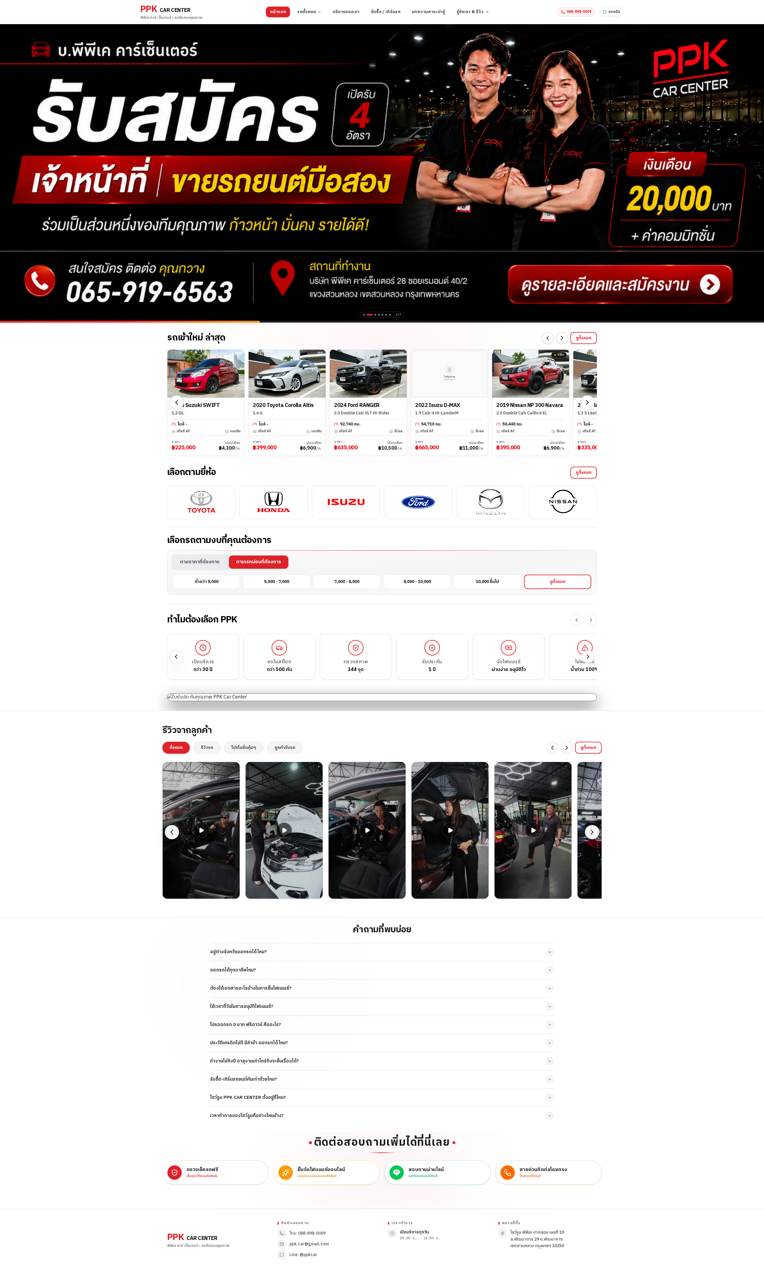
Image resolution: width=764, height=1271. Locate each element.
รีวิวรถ (207, 747)
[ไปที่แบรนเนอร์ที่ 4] (379, 315)
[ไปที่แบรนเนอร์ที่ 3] (375, 315)
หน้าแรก (278, 11)
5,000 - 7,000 (276, 581)
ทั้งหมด (176, 747)
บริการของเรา (346, 11)
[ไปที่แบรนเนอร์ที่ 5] (382, 315)
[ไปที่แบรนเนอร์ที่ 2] (370, 315)
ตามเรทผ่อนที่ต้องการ (258, 562)
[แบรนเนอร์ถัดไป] (755, 172)
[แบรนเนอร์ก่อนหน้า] (9, 172)
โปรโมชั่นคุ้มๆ (244, 747)
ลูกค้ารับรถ (285, 747)
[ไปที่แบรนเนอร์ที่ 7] (390, 315)
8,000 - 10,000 (417, 581)
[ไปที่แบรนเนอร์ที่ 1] (364, 315)
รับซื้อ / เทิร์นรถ (386, 11)
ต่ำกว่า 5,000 (206, 581)
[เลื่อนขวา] (562, 338)
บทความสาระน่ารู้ (428, 11)
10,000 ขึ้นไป (487, 581)
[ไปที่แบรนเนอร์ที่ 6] (386, 315)
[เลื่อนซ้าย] (548, 338)
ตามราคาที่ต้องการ (199, 562)
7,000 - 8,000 (346, 581)
